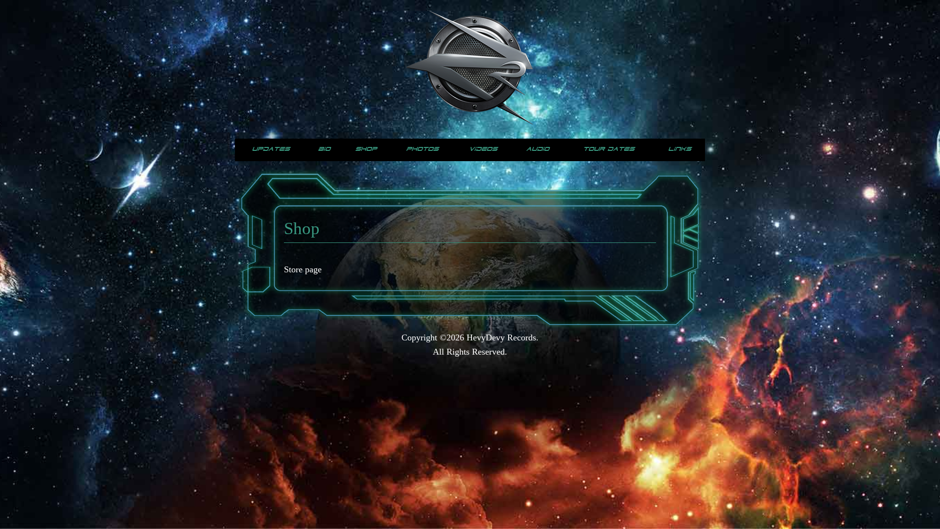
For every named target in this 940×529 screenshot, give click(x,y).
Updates (271, 149)
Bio (324, 149)
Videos (483, 149)
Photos (422, 149)
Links (679, 149)
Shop (366, 149)
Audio (537, 149)
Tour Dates (608, 149)
